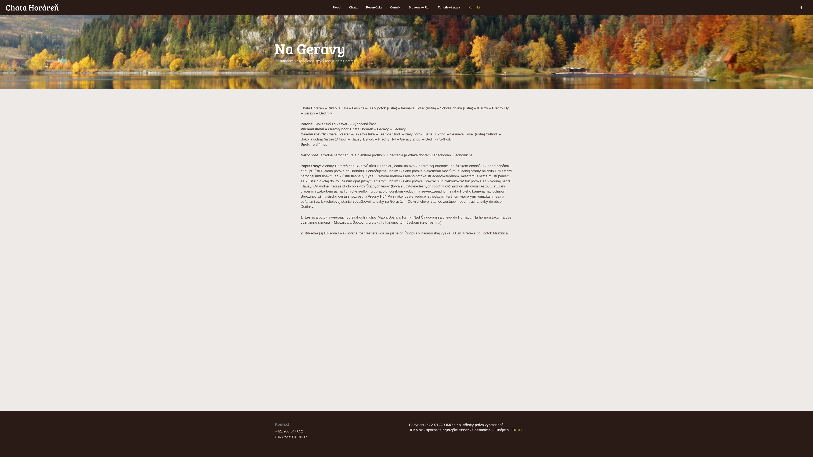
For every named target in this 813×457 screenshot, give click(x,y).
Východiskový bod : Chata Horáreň (329, 61)
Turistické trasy (290, 61)
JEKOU (516, 430)
